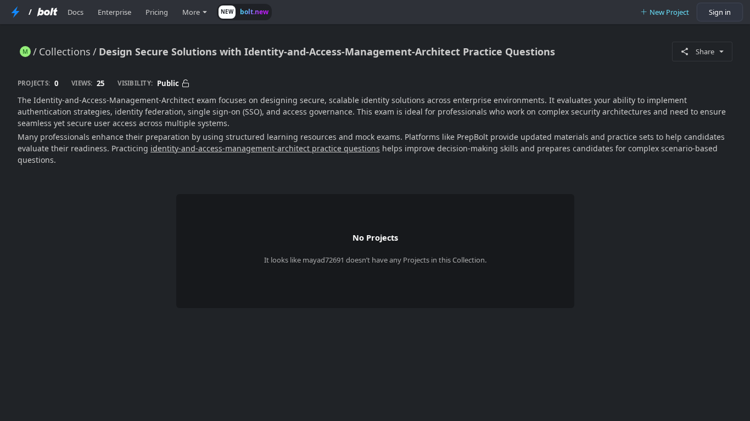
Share (705, 51)
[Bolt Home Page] (47, 12)
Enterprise (114, 12)
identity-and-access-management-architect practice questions (265, 148)
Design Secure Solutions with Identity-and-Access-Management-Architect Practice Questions (327, 51)
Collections (65, 51)
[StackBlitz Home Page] (15, 12)
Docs (75, 12)
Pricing (156, 12)
